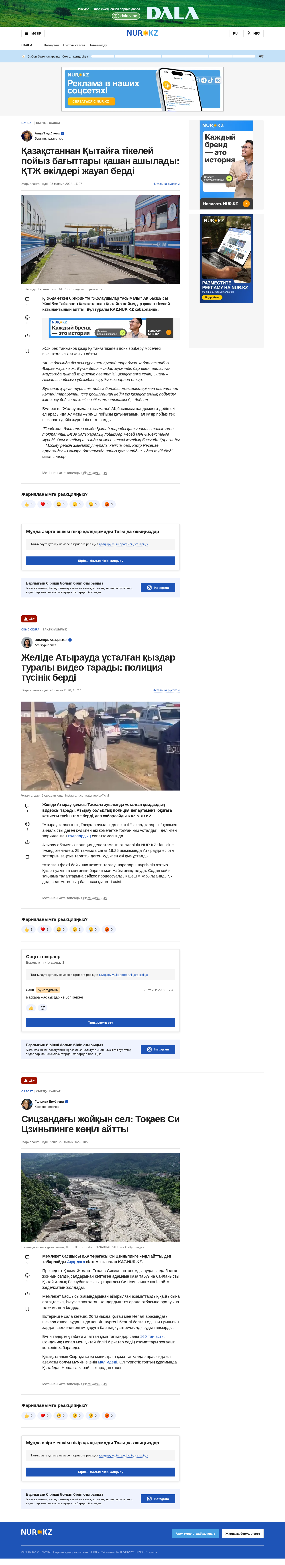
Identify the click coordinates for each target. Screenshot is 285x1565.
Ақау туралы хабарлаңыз (195, 1533)
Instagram (161, 587)
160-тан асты (152, 1336)
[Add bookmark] (27, 351)
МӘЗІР (36, 33)
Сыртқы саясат (74, 45)
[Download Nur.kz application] (142, 13)
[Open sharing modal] (27, 335)
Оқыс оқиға (30, 629)
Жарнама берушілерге (243, 1533)
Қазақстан (51, 45)
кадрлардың (80, 836)
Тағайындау (98, 45)
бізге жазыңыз (95, 473)
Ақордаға (76, 1262)
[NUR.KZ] (142, 33)
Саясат (27, 45)
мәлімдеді (107, 1362)
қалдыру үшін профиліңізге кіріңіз (123, 544)
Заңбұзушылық (55, 629)
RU (235, 33)
